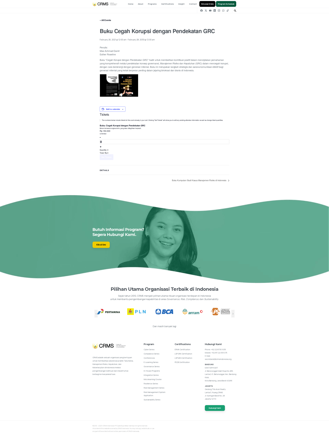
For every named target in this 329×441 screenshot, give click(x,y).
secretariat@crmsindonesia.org (218, 359)
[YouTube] (210, 10)
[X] (206, 10)
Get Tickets (107, 157)
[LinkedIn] (214, 10)
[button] (235, 10)
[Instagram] (219, 10)
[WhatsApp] (223, 10)
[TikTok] (228, 10)
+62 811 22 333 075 (219, 352)
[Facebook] (201, 10)
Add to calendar (113, 109)
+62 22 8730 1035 (218, 349)
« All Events (105, 20)
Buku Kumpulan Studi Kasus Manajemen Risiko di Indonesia (199, 180)
